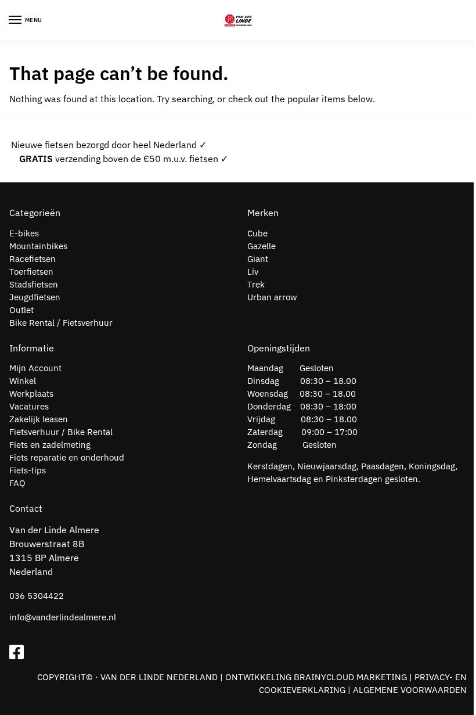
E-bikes (24, 233)
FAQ (17, 482)
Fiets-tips (27, 470)
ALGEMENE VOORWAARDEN (410, 689)
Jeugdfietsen (34, 297)
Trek (256, 284)
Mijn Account (35, 367)
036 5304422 (36, 595)
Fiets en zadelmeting (50, 444)
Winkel (22, 380)
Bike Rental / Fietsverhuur (61, 322)
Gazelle (261, 245)
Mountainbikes (38, 245)
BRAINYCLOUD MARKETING (350, 676)
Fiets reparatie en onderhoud (66, 457)
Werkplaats (31, 393)
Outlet (21, 309)
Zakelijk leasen (38, 419)
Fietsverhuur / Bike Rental (61, 431)
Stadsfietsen (33, 284)
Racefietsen (32, 258)
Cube (257, 233)
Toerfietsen (31, 271)
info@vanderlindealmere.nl (62, 617)
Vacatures (29, 406)
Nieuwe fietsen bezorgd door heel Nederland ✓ (109, 144)
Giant (257, 258)
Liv (252, 271)
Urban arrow (272, 297)
